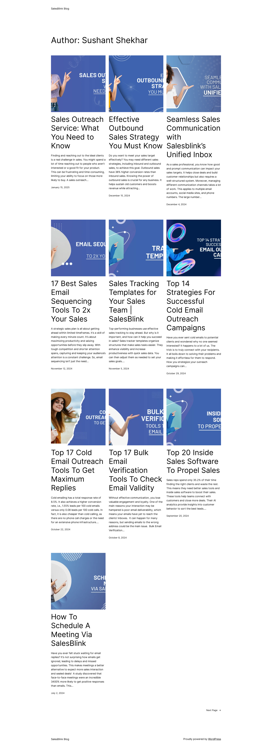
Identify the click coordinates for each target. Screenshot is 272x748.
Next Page (213, 710)
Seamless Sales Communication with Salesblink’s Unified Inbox (193, 137)
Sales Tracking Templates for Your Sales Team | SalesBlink (134, 301)
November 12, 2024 (61, 368)
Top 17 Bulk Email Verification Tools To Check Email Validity (135, 470)
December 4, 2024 (176, 204)
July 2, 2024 (57, 693)
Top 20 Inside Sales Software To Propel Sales (193, 461)
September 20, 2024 (177, 515)
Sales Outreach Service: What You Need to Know (77, 132)
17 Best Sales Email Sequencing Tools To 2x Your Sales (74, 301)
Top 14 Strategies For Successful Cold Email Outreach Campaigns (190, 305)
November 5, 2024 (119, 368)
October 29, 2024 (176, 373)
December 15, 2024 (119, 195)
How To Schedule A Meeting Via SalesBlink (71, 630)
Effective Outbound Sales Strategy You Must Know (136, 132)
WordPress (214, 739)
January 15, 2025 (60, 187)
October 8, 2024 (118, 537)
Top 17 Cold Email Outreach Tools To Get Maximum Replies (77, 470)
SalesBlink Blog (60, 8)
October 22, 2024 (60, 529)
